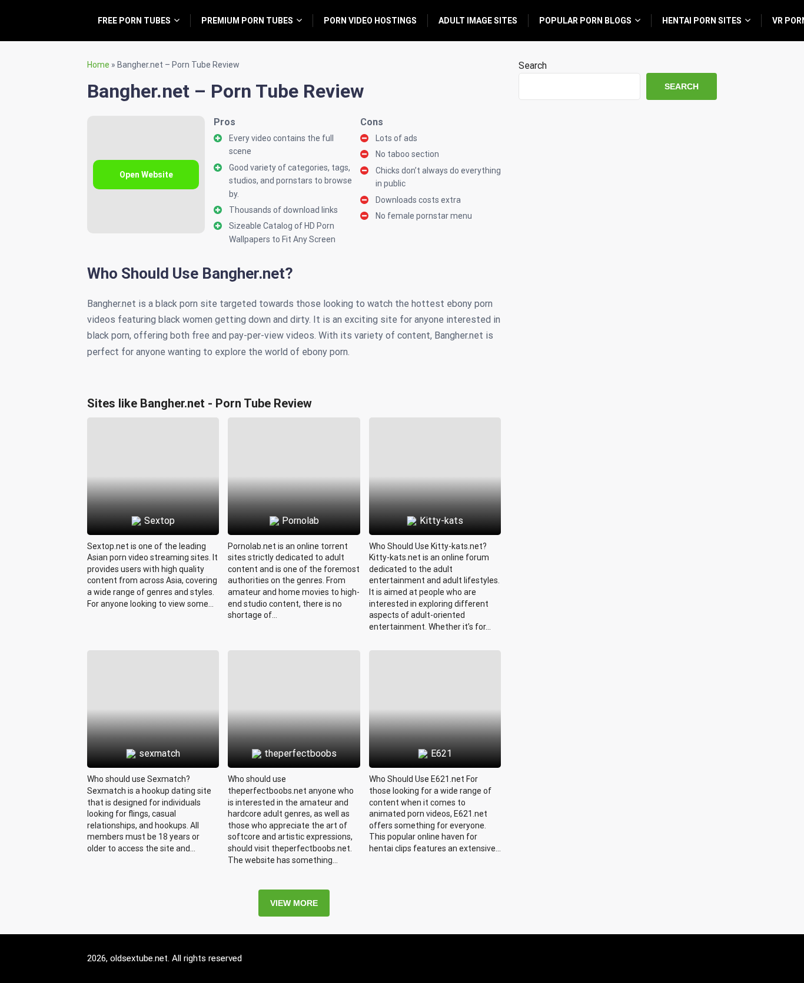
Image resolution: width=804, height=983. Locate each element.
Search (533, 65)
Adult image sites (477, 20)
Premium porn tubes (247, 20)
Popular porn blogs (585, 20)
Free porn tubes (134, 20)
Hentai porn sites (702, 20)
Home (98, 64)
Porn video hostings (370, 20)
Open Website (146, 174)
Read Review (153, 449)
